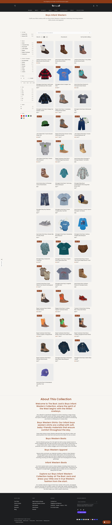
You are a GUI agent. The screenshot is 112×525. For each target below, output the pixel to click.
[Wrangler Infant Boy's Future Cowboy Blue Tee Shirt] (63, 199)
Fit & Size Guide (55, 507)
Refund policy (25, 520)
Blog (15, 509)
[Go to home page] (56, 5)
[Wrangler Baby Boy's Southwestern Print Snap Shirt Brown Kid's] (82, 173)
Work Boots (35, 507)
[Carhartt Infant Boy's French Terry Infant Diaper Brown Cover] (82, 248)
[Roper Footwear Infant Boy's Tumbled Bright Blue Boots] (63, 148)
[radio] (41, 37)
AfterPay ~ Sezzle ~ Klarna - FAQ (59, 505)
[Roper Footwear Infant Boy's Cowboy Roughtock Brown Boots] (82, 322)
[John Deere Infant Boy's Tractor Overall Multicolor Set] (82, 123)
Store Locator (17, 503)
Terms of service (39, 520)
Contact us (53, 501)
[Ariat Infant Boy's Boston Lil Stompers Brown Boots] (82, 74)
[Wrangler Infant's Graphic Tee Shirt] (63, 74)
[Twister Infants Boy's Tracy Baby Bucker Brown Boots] (82, 49)
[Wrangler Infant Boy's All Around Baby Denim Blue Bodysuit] (63, 347)
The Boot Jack (20, 518)
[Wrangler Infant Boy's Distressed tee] (82, 98)
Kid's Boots (35, 505)
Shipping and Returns (56, 503)
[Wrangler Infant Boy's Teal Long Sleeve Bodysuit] (63, 173)
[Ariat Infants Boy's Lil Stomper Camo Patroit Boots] (44, 173)
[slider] (21, 81)
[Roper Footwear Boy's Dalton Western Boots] (44, 298)
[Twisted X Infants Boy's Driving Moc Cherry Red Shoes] (82, 298)
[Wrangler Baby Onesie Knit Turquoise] (44, 248)
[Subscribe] (97, 501)
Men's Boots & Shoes (37, 501)
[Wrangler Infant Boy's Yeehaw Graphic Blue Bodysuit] (82, 223)
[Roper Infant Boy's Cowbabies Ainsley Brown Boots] (63, 98)
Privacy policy (32, 520)
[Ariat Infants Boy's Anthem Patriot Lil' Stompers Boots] (82, 273)
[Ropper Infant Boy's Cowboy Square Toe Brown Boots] (63, 298)
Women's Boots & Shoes (38, 503)
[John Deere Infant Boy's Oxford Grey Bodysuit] (44, 148)
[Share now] (1, 259)
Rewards (16, 507)
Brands (34, 509)
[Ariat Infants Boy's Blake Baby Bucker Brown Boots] (63, 49)
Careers (16, 505)
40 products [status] (64, 37)
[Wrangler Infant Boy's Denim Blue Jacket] (82, 347)
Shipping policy (46, 520)
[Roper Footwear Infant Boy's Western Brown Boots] (44, 347)
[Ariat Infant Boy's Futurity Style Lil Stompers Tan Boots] (82, 199)
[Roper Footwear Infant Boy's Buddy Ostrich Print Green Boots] (63, 322)
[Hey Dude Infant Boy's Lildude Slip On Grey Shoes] (44, 223)
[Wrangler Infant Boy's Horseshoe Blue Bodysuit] (63, 223)
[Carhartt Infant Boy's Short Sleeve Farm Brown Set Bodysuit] (44, 273)
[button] (15, 5)
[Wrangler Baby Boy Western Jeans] (44, 199)
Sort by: (85, 37)
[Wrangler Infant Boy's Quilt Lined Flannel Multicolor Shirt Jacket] (44, 74)
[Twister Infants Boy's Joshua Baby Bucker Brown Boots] (44, 49)
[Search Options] (90, 33)
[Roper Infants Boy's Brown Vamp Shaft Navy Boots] (63, 123)
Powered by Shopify (18, 520)
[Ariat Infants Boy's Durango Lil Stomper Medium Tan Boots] (82, 148)
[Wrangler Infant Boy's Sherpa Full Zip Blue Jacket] (44, 98)
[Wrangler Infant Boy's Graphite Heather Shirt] (63, 273)
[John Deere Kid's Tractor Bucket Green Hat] (44, 123)
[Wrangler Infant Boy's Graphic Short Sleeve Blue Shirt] (63, 248)
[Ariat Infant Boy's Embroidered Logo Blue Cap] (44, 372)
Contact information (19, 522)
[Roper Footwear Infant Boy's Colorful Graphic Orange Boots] (44, 322)
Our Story (16, 501)
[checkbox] (27, 34)
